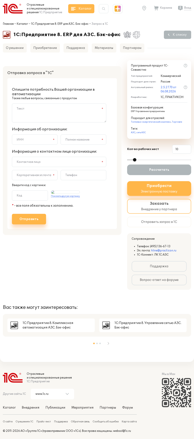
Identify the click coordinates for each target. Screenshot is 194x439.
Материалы (104, 48)
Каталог (22, 24)
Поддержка (75, 48)
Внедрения (30, 408)
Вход (187, 7)
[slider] (134, 160)
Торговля (177, 122)
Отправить (29, 219)
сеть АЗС (141, 132)
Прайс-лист (43, 421)
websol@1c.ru (122, 431)
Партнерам (132, 48)
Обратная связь (80, 421)
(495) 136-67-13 (160, 246)
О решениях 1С (24, 421)
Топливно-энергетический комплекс (151, 122)
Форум (127, 408)
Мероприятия (82, 408)
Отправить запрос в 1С (159, 222)
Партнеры (108, 408)
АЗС (133, 132)
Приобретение (45, 48)
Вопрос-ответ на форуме (159, 280)
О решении (15, 48)
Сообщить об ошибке (106, 421)
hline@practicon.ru (163, 250)
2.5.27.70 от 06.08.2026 (168, 89)
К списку (180, 35)
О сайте (8, 421)
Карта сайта (129, 421)
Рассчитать (159, 170)
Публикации (55, 408)
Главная (8, 24)
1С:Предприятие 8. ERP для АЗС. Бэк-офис (59, 24)
